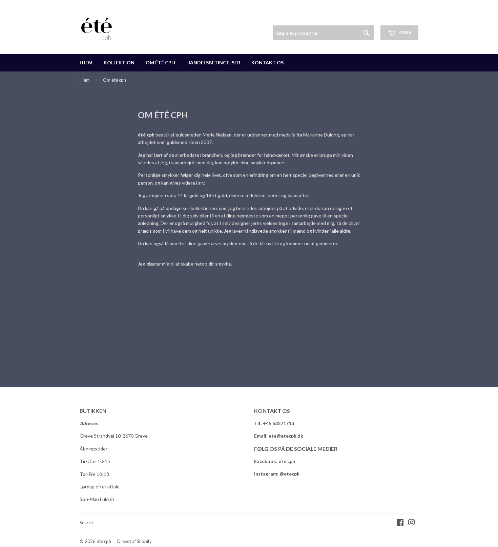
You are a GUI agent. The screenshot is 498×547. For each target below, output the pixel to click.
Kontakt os (267, 62)
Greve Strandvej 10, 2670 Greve (114, 436)
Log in (375, 17)
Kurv (404, 32)
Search (86, 522)
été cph (104, 541)
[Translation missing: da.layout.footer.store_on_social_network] (400, 523)
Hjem (86, 62)
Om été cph (160, 62)
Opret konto (406, 17)
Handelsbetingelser (213, 62)
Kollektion (119, 62)
